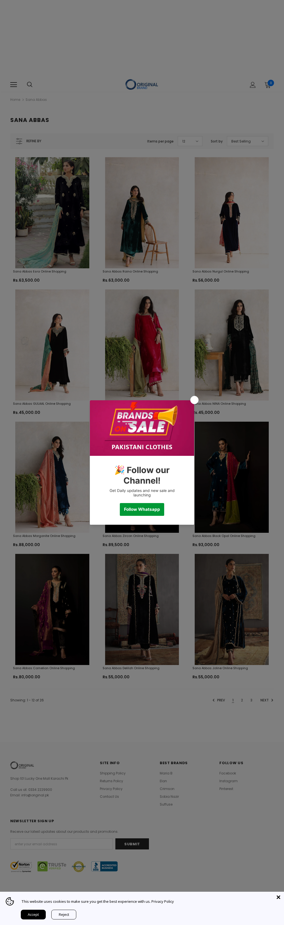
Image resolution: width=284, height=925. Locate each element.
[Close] (278, 897)
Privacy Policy (162, 901)
